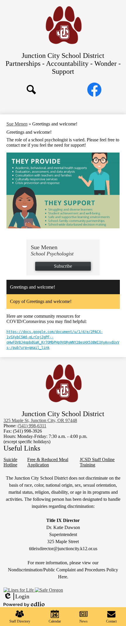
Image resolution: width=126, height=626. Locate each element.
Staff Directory (19, 621)
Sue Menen (17, 123)
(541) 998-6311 (32, 425)
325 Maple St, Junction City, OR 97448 (40, 420)
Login (16, 596)
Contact (111, 621)
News (83, 621)
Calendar (55, 621)
